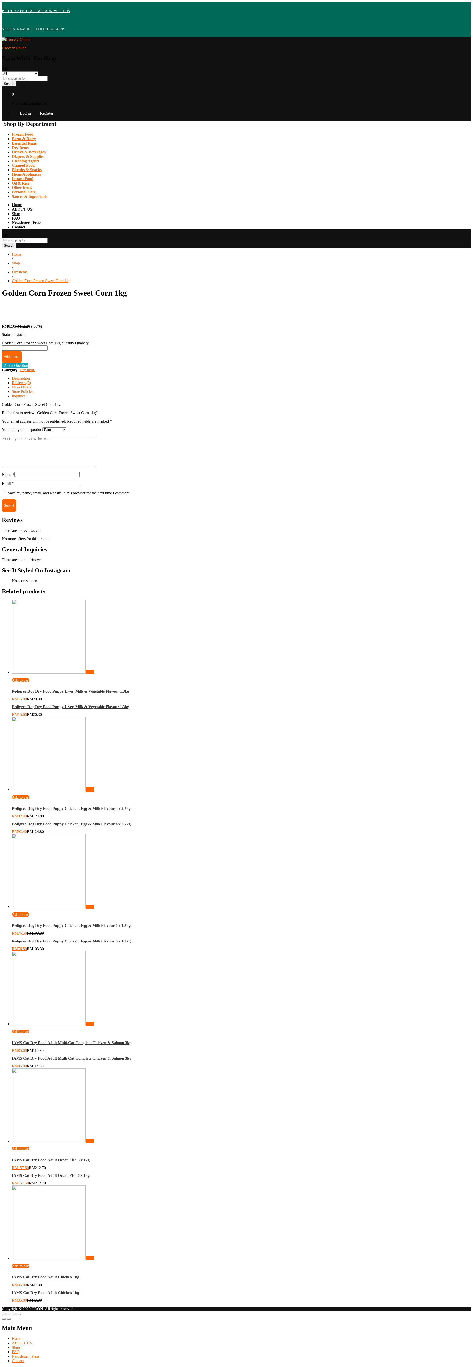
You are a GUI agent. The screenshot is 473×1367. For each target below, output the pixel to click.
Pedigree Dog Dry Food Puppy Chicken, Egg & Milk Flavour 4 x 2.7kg (71, 808)
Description (21, 378)
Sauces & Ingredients (29, 196)
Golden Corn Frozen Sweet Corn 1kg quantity (38, 343)
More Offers (21, 387)
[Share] (9, 1314)
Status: (7, 335)
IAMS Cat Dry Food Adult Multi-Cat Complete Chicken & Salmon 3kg (71, 1043)
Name (8, 474)
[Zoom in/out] (19, 1314)
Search (9, 84)
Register (47, 113)
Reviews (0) (21, 383)
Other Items (22, 187)
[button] (20, 680)
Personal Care (24, 192)
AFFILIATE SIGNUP (49, 29)
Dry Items (20, 148)
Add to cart (12, 357)
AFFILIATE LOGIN (16, 29)
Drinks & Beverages (29, 152)
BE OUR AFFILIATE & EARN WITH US (36, 11)
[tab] (241, 378)
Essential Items (24, 143)
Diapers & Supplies (28, 156)
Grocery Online (14, 48)
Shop (16, 214)
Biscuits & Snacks (27, 170)
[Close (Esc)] (4, 1314)
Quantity (82, 343)
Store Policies (22, 391)
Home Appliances (26, 174)
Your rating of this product (22, 429)
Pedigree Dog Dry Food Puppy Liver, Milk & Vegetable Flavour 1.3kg (70, 691)
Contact (18, 227)
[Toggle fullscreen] (14, 1314)
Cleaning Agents (25, 161)
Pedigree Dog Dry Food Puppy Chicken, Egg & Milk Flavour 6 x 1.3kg (71, 926)
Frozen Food (22, 134)
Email (8, 483)
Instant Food (22, 179)
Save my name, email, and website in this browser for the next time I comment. (69, 493)
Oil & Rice (20, 183)
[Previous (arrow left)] (4, 1319)
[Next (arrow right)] (9, 1319)
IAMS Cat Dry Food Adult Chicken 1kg (45, 1277)
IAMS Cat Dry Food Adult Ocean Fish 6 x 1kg (51, 1160)
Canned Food (23, 165)
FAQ (16, 218)
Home (17, 205)
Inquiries (18, 396)
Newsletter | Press (26, 223)
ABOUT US (22, 209)
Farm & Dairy (24, 139)
